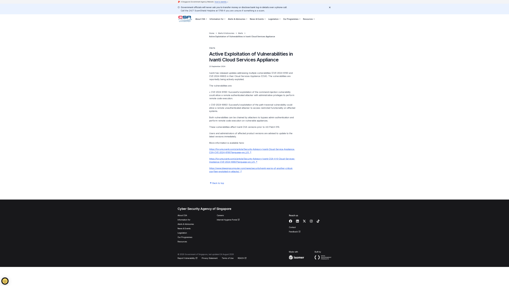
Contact (292, 227)
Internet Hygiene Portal (227, 220)
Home (211, 33)
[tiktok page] (318, 221)
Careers (220, 215)
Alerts (240, 33)
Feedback (293, 232)
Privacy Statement (210, 258)
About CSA (182, 215)
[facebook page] (290, 221)
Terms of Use (228, 258)
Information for (184, 220)
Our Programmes (185, 237)
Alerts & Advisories (226, 33)
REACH (241, 258)
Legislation (182, 233)
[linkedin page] (297, 221)
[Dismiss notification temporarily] (330, 7)
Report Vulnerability (186, 258)
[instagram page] (311, 221)
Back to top (218, 183)
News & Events (184, 228)
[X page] (304, 221)
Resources (182, 241)
